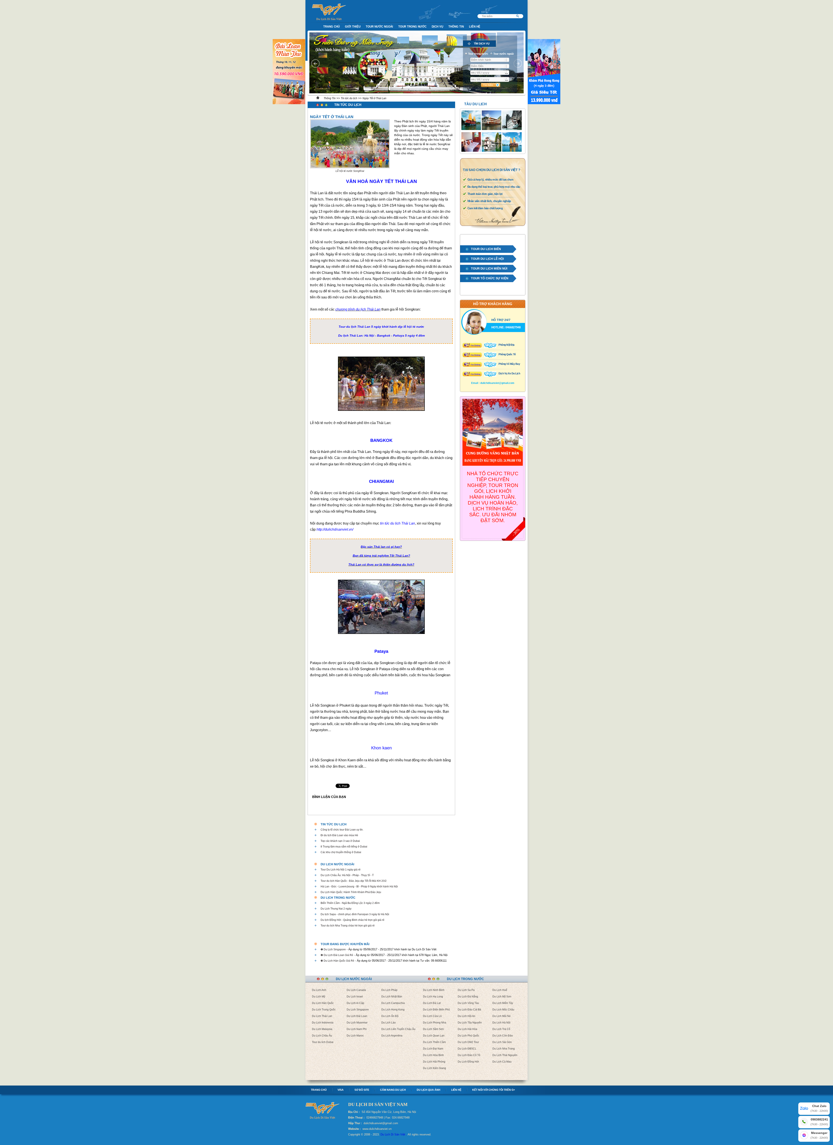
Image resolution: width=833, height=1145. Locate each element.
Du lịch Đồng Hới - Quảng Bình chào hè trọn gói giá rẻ (352, 919)
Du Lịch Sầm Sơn (433, 1029)
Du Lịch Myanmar (357, 1022)
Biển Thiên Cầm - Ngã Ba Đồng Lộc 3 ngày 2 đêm (350, 903)
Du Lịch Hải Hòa (467, 1029)
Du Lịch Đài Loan (357, 1016)
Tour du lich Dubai (322, 1042)
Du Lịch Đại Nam (433, 1048)
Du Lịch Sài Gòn (502, 1042)
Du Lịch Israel (355, 996)
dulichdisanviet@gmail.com (497, 383)
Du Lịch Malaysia (322, 1029)
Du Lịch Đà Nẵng (468, 996)
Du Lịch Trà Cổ (501, 1029)
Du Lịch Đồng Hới (468, 1061)
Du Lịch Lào (388, 1022)
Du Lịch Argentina (391, 1035)
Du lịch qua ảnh (428, 1089)
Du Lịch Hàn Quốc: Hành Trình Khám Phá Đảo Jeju (351, 892)
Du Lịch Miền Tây (502, 1003)
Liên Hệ (474, 26)
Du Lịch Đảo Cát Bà (469, 1009)
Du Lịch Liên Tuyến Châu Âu (398, 1029)
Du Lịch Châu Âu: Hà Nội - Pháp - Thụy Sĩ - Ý (347, 875)
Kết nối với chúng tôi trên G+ (493, 1089)
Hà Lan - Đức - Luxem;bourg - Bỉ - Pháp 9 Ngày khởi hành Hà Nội (359, 886)
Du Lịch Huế (499, 990)
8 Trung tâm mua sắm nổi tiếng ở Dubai (344, 846)
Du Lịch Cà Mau (502, 1061)
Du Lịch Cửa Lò (432, 1016)
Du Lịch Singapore (358, 1009)
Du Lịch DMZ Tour (468, 1042)
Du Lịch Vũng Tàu (468, 1003)
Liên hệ (456, 1089)
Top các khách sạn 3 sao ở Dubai (340, 840)
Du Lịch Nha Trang (503, 1048)
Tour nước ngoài (379, 26)
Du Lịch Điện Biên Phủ (436, 1009)
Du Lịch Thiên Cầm (434, 1042)
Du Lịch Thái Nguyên (504, 1055)
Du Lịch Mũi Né (501, 1016)
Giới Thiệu (353, 26)
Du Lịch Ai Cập (355, 1003)
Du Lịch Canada (356, 990)
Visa (341, 1089)
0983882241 (819, 1122)
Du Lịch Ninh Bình (433, 990)
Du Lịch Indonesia (322, 1022)
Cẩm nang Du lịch (393, 1089)
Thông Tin (456, 26)
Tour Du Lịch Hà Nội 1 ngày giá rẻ (341, 869)
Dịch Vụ (437, 26)
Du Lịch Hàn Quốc (323, 1003)
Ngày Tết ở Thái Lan (374, 98)
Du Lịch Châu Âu (322, 1035)
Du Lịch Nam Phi (357, 1029)
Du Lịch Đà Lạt (432, 1003)
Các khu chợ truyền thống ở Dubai (341, 852)
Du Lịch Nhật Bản (391, 996)
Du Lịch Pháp (389, 990)
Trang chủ (319, 1089)
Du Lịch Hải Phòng (434, 1061)
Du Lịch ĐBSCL (467, 1048)
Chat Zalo (819, 1108)
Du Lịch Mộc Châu (503, 1009)
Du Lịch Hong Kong (393, 1009)
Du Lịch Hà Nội (501, 1022)
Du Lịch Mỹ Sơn (501, 996)
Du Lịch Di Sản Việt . (393, 1134)
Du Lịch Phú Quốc (468, 1035)
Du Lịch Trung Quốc (324, 1009)
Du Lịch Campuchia (393, 1003)
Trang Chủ (331, 26)
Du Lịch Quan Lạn (433, 1035)
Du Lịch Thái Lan (322, 1016)
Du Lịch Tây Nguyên (470, 1022)
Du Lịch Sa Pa (466, 990)
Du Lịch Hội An (466, 1016)
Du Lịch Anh (319, 990)
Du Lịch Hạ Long (433, 996)
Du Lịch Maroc (355, 1035)
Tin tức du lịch (349, 98)
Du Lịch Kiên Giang (434, 1068)
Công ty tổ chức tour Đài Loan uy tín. (342, 829)
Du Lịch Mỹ (318, 996)
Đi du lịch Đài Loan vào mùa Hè (339, 835)
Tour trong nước (412, 26)
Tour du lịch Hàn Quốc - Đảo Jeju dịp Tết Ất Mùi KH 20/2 (354, 880)
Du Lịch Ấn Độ (389, 1016)
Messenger (819, 1135)
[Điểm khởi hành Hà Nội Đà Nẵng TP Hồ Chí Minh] (489, 59)
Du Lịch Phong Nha (434, 1022)
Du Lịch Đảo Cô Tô (469, 1055)
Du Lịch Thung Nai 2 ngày (336, 908)
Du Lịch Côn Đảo (502, 1035)
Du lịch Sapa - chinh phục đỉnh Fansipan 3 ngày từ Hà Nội (355, 914)
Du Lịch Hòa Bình (433, 1055)
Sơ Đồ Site (361, 1089)
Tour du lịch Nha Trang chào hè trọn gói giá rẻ (348, 925)
